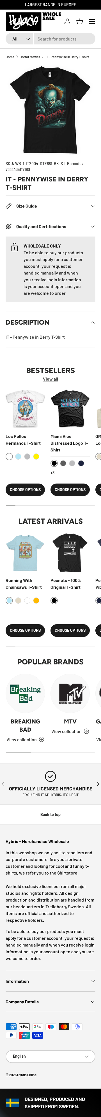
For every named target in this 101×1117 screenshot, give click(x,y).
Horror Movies (30, 57)
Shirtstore (67, 872)
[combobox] (50, 38)
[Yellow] (36, 456)
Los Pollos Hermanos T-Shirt (23, 439)
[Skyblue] (18, 456)
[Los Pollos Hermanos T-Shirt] (25, 408)
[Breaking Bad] (25, 693)
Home (10, 57)
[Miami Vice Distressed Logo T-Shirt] (70, 408)
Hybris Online (26, 1075)
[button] (80, 21)
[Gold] (36, 600)
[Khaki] (18, 600)
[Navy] (81, 463)
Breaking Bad (25, 725)
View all (50, 378)
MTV (70, 721)
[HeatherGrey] (27, 456)
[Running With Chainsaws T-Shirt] (25, 552)
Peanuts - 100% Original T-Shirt (65, 583)
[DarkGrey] (63, 463)
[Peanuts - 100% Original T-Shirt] (70, 552)
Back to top (50, 814)
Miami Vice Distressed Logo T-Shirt (69, 442)
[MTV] (70, 693)
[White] (27, 600)
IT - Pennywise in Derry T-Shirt (67, 57)
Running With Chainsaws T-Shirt (24, 583)
